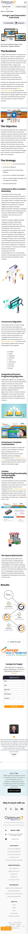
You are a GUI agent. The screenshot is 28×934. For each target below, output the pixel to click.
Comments (7, 698)
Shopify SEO (14, 874)
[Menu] (25, 2)
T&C (23, 926)
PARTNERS (12, 924)
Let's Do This (14, 706)
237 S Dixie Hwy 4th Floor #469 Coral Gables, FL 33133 (15, 834)
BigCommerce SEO (14, 871)
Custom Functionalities (14, 851)
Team (14, 905)
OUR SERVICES (18, 922)
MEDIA (19, 924)
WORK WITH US (9, 926)
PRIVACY (18, 926)
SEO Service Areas (14, 880)
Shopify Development (14, 891)
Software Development (14, 896)
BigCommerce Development (14, 888)
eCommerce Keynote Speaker (14, 860)
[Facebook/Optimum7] (6, 809)
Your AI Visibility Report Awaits (6, 928)
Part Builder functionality (19, 489)
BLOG (10, 922)
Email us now (15, 839)
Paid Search (14, 877)
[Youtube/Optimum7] (22, 809)
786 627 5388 (7, 6)
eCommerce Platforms (14, 854)
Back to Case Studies (7, 11)
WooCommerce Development (14, 894)
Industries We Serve (14, 916)
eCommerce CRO (14, 857)
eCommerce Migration (14, 849)
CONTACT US (15, 928)
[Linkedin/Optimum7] (16, 809)
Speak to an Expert (21, 6)
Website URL (7, 689)
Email (5, 685)
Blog (14, 910)
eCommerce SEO (8, 164)
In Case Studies (8, 23)
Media (14, 907)
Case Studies (14, 913)
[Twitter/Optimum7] (11, 809)
